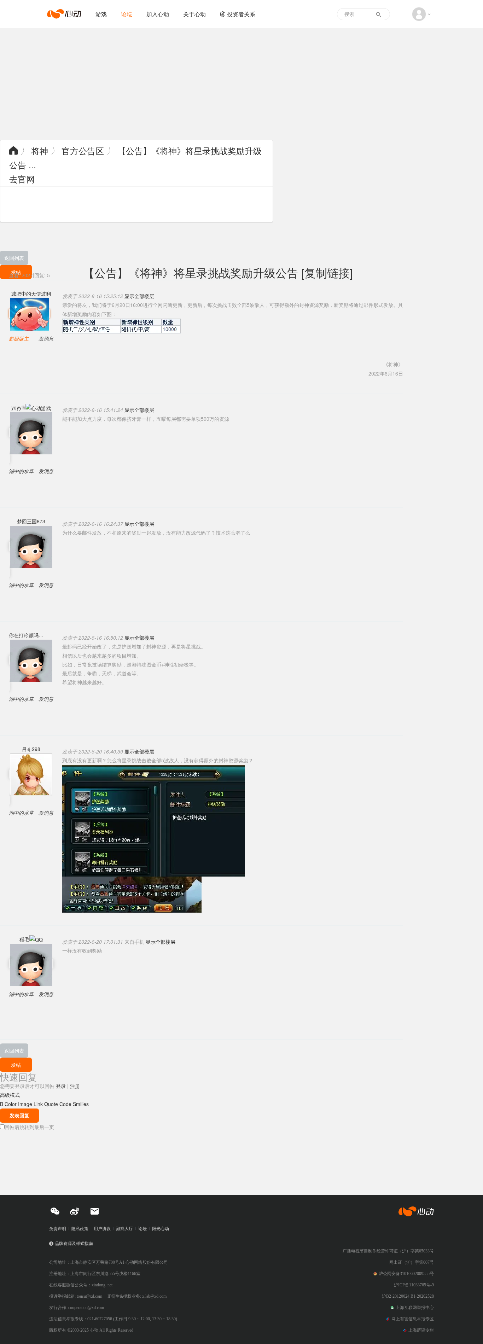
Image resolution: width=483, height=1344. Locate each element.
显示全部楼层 (139, 295)
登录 (61, 1085)
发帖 (16, 1064)
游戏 (101, 14)
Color (11, 1103)
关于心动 (194, 14)
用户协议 (102, 1228)
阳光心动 (160, 1228)
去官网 (22, 179)
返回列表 (14, 257)
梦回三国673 (31, 521)
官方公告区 (83, 150)
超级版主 (19, 338)
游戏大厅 (124, 1228)
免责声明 (57, 1228)
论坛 (126, 14)
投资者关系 (241, 14)
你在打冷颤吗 (24, 635)
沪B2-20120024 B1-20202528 (408, 1296)
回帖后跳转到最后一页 (29, 1126)
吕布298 (31, 748)
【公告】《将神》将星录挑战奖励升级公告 (190, 272)
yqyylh (18, 407)
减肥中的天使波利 (31, 293)
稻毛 (24, 939)
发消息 (46, 338)
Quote (51, 1103)
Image (25, 1103)
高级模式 (10, 1094)
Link (38, 1103)
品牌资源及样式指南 (74, 1243)
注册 (75, 1085)
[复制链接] (327, 272)
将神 (39, 150)
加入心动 (157, 14)
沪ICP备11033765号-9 (414, 1284)
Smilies (81, 1103)
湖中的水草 (21, 471)
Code (65, 1103)
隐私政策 (79, 1228)
